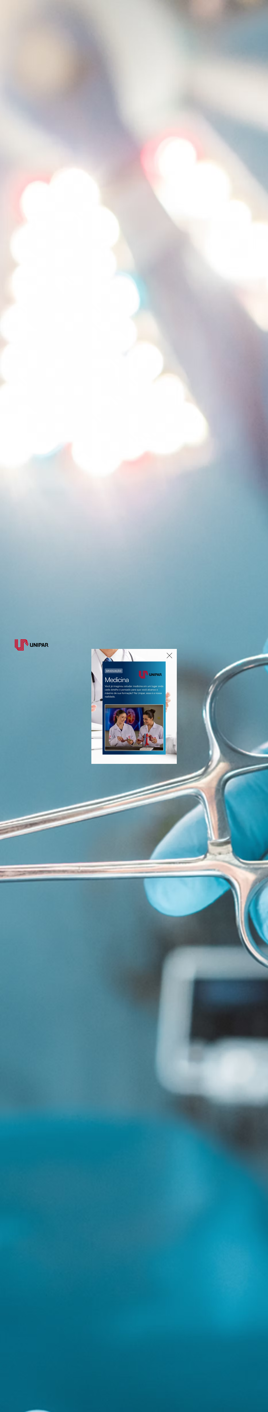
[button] (169, 655)
